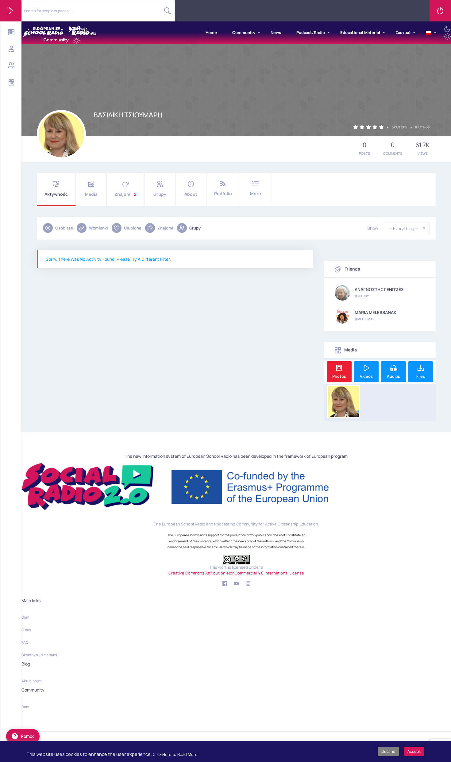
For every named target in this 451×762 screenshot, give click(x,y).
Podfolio (223, 193)
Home (211, 32)
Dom (25, 617)
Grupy (159, 194)
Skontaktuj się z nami (39, 655)
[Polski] (428, 32)
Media (91, 194)
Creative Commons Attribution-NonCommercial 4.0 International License (236, 573)
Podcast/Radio (310, 32)
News (276, 32)
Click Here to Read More (175, 754)
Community (243, 32)
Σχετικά (403, 32)
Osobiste (64, 228)
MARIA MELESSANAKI (376, 312)
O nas (26, 629)
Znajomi (125, 194)
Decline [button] (388, 751)
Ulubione (132, 228)
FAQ (25, 642)
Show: (373, 228)
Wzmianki (98, 228)
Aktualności (31, 681)
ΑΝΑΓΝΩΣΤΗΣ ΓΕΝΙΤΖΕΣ (379, 289)
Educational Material (360, 32)
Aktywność (56, 194)
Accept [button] (414, 751)
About (190, 194)
